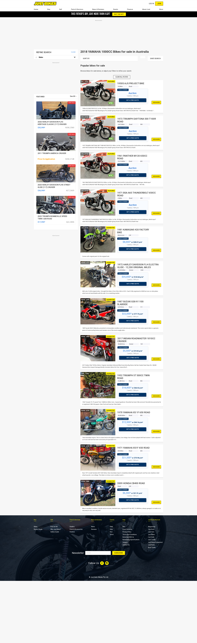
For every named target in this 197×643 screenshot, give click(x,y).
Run (111, 532)
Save (155, 58)
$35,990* (41, 127)
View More (156, 102)
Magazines (151, 526)
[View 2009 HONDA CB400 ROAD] (112, 493)
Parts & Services (77, 9)
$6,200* (127, 493)
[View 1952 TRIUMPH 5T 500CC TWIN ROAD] (112, 385)
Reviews (94, 529)
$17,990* (41, 222)
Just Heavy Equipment (155, 542)
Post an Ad (54, 526)
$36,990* (41, 190)
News (93, 526)
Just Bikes (151, 534)
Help (124, 520)
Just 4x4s (151, 537)
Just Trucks (152, 539)
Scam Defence (127, 529)
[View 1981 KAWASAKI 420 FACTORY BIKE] (112, 239)
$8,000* (127, 242)
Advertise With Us (128, 537)
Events (115, 9)
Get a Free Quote (132, 100)
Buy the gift (119, 14)
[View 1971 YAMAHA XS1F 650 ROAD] (112, 457)
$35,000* (126, 277)
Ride (111, 529)
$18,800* (127, 387)
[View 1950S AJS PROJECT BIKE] (112, 93)
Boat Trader (152, 547)
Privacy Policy (127, 532)
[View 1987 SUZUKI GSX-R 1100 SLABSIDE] (112, 311)
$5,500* (127, 350)
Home (36, 9)
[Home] (45, 3)
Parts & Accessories (76, 529)
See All (72, 96)
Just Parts (151, 545)
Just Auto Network (154, 520)
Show (112, 534)
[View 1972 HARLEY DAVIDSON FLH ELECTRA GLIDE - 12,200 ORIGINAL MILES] (112, 274)
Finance (130, 9)
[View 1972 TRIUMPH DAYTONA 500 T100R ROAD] (112, 128)
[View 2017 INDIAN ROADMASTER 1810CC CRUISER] (112, 348)
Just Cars (151, 532)
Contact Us (126, 545)
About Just (146, 9)
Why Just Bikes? (55, 529)
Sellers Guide (54, 532)
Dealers (72, 526)
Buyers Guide (38, 529)
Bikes (35, 526)
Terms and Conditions (130, 534)
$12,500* (127, 422)
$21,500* (127, 457)
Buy (48, 9)
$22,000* (127, 313)
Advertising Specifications (131, 539)
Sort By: (86, 58)
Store (161, 9)
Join (159, 4)
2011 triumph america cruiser (52, 153)
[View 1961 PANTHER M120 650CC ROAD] (112, 165)
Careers (125, 542)
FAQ (124, 526)
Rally (111, 526)
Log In (151, 4)
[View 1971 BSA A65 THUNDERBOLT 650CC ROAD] (112, 202)
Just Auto (151, 529)
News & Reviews (98, 9)
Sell (60, 9)
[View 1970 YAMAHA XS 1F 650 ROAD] (112, 422)
